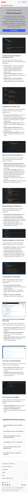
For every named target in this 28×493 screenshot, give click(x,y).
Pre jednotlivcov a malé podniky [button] (8, 463)
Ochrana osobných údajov (19, 487)
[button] (19, 2)
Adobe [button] (3, 475)
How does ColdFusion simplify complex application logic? (12, 447)
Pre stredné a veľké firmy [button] (7, 466)
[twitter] (7, 485)
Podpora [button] (3, 472)
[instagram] (5, 485)
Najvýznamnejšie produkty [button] (7, 478)
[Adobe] (3, 2)
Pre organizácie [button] (5, 469)
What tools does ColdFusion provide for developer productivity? (12, 436)
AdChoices (17, 490)
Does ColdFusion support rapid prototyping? (13, 431)
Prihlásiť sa (24, 2)
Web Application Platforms (7, 5)
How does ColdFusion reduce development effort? (13, 426)
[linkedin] (9, 485)
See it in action (14, 30)
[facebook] (2, 485)
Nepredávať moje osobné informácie (8, 490)
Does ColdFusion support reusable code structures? (12, 453)
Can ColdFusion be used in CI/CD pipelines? (13, 442)
